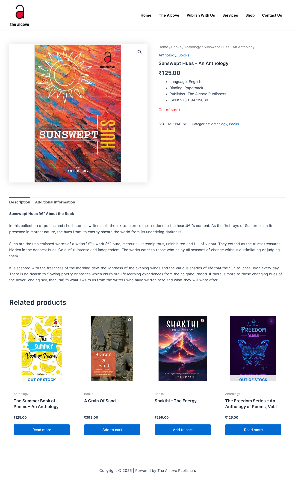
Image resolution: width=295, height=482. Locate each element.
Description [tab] (19, 202)
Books (176, 47)
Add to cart (112, 429)
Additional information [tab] (55, 202)
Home (163, 47)
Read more (41, 429)
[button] (140, 52)
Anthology (192, 47)
